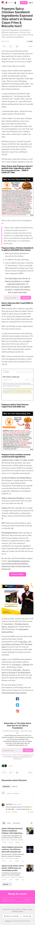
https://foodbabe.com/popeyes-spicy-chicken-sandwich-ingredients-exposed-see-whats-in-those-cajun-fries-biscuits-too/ (16, 565)
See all (5, 884)
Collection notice (17, 911)
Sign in (31, 3)
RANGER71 (9, 804)
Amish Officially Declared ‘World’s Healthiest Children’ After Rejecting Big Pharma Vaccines (12, 831)
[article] (17, 835)
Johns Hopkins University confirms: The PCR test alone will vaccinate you (12, 849)
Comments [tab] (6, 786)
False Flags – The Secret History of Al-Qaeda (16, 643)
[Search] (31, 823)
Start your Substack (12, 916)
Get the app (27, 916)
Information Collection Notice (21, 757)
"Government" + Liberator (20, 664)
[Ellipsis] (32, 804)
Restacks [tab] (14, 786)
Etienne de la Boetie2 (16, 840)
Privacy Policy (17, 758)
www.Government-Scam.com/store (14, 693)
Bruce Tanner (14, 858)
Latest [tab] (9, 823)
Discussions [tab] (16, 823)
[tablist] (10, 786)
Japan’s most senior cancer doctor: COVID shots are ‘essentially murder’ (13, 868)
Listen (31, 41)
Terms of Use (27, 755)
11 (10, 543)
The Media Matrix (23, 672)
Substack (8, 921)
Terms (30, 909)
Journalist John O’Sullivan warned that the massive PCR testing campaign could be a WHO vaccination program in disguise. (13, 855)
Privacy (24, 909)
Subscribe (24, 3)
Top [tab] (4, 823)
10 (12, 528)
